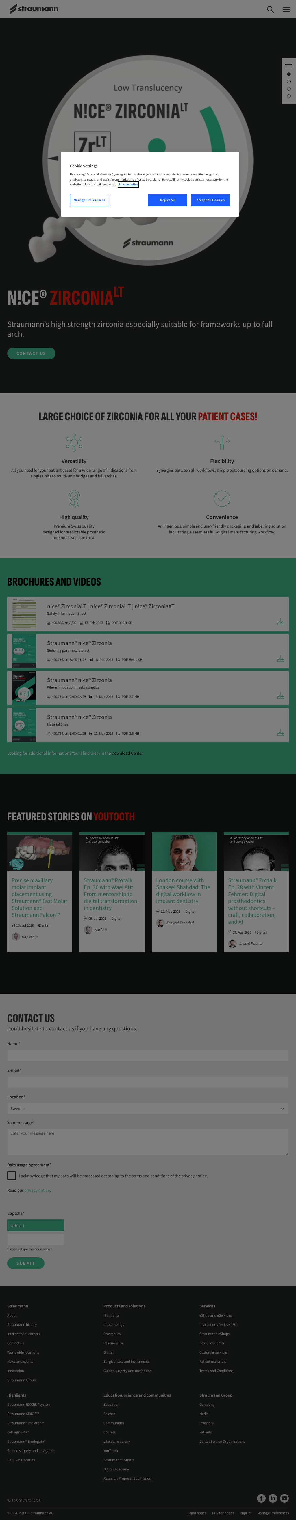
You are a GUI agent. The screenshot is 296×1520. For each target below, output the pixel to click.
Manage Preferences (89, 200)
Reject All (167, 200)
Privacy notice (128, 184)
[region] (150, 184)
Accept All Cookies (211, 200)
